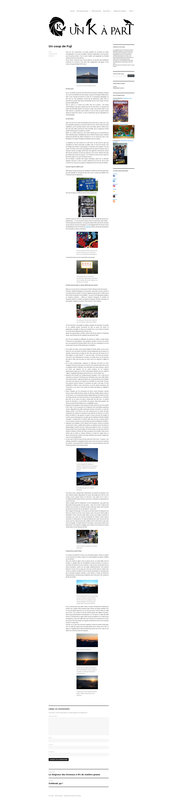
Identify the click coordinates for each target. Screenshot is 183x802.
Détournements (96, 11)
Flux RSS (115, 199)
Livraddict (115, 194)
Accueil (72, 11)
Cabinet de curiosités (119, 11)
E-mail (51, 744)
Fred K (131, 11)
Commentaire (53, 716)
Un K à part (51, 795)
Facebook (115, 173)
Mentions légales (59, 795)
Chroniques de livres (82, 11)
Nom (50, 737)
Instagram (115, 184)
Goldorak (88, 226)
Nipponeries (51, 55)
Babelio (114, 189)
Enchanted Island (123, 124)
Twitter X (115, 179)
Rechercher (131, 75)
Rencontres (106, 11)
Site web (51, 751)
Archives (115, 86)
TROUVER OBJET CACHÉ (118, 73)
